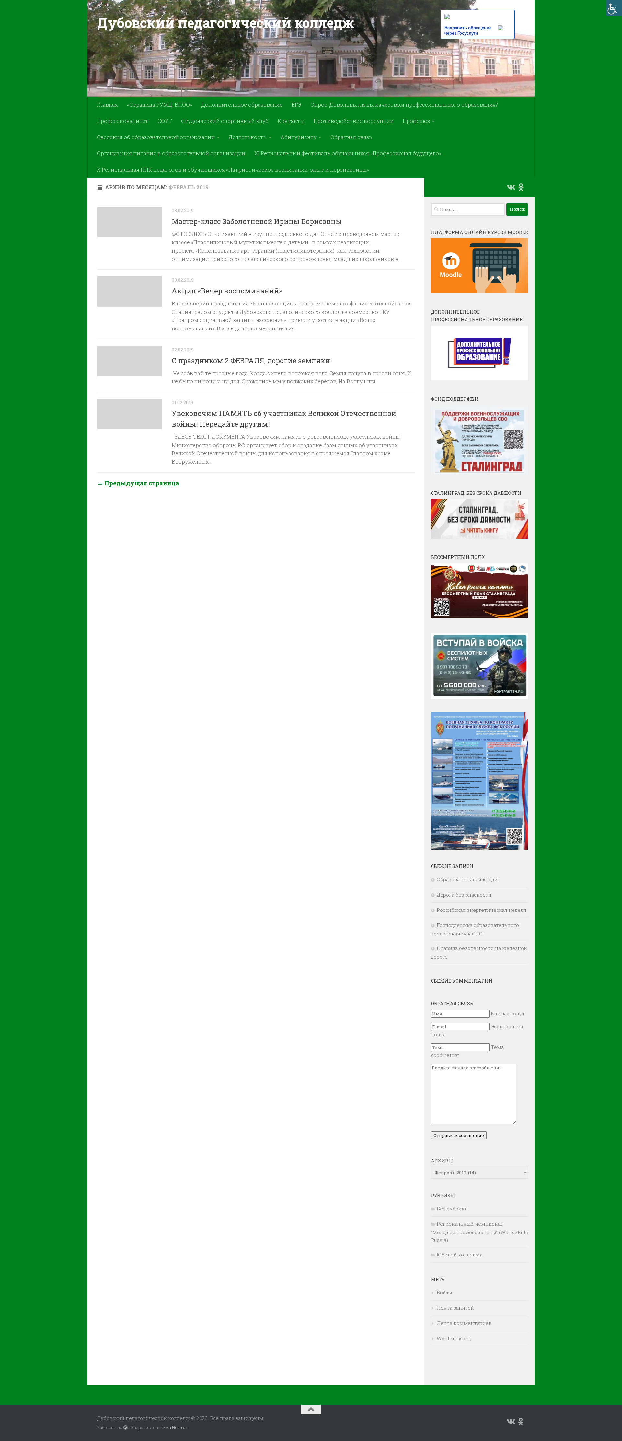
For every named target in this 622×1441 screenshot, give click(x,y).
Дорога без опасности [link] (464, 894)
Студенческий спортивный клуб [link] (225, 120)
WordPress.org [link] (454, 1338)
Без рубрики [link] (452, 1208)
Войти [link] (444, 1292)
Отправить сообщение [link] (458, 1135)
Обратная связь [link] (351, 137)
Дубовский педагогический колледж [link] (225, 22)
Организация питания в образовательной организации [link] (171, 153)
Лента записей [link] (455, 1307)
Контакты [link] (291, 120)
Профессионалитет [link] (122, 120)
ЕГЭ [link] (296, 104)
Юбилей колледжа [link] (459, 1254)
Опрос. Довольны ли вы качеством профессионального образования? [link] (404, 104)
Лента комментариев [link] (464, 1323)
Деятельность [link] (248, 137)
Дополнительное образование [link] (241, 104)
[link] (614, 8)
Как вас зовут (508, 1013)
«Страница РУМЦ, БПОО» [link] (159, 104)
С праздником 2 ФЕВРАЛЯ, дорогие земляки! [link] (252, 360)
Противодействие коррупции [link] (354, 120)
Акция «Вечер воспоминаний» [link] (227, 290)
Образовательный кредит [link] (469, 879)
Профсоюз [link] (416, 120)
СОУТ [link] (164, 120)
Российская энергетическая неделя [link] (481, 910)
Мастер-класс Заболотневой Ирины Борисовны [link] (257, 221)
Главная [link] (107, 104)
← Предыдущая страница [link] (138, 483)
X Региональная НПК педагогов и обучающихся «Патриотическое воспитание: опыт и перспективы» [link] (233, 169)
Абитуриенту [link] (299, 137)
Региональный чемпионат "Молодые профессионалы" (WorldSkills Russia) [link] (479, 1232)
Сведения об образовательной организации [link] (156, 137)
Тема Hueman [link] (174, 1427)
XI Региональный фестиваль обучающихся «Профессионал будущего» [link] (347, 153)
